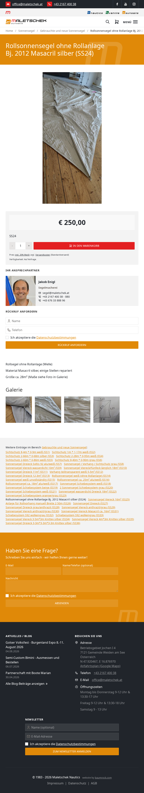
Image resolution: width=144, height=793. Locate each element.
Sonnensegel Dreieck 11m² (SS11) (26, 472)
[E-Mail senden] (8, 4)
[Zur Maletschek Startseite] (8, 12)
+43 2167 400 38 (65, 4)
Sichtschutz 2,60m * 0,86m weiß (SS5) (29, 460)
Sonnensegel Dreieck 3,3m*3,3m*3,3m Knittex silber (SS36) (43, 523)
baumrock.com (103, 777)
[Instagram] (134, 4)
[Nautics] (95, 12)
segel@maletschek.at (56, 293)
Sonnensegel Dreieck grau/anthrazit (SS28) (32, 507)
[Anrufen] (49, 4)
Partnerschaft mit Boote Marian (28, 673)
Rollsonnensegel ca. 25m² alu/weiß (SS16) (83, 479)
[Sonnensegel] (130, 12)
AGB (94, 783)
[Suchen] (108, 22)
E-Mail (10, 565)
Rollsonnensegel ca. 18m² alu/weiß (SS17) (32, 483)
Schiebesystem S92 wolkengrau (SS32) (29, 515)
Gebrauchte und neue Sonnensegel (62, 31)
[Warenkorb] (116, 21)
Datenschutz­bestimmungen (56, 337)
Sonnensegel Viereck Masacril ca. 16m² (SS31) (89, 511)
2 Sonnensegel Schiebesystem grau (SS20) (86, 487)
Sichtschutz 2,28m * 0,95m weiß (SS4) (79, 456)
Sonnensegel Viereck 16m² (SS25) (109, 499)
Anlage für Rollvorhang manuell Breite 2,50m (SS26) (38, 503)
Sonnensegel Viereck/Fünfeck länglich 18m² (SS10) (95, 468)
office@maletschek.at (27, 4)
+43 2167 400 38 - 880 (56, 296)
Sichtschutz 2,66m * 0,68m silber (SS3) (30, 456)
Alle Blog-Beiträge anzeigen (25, 684)
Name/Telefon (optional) (78, 565)
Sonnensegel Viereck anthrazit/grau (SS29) (88, 507)
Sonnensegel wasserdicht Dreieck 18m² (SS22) (87, 491)
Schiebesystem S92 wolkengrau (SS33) (80, 515)
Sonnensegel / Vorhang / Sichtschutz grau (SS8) (94, 464)
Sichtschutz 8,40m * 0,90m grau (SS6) (78, 460)
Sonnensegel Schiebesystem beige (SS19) (32, 487)
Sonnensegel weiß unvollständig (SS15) (30, 479)
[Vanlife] (112, 12)
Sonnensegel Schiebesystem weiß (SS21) (31, 491)
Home (9, 31)
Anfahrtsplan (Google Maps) (100, 666)
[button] (19, 409)
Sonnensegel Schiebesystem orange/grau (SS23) (36, 495)
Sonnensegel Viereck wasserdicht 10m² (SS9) (34, 468)
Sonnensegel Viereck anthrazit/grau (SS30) (32, 511)
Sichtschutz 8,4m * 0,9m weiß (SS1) (28, 452)
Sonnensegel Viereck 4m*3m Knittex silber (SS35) (103, 519)
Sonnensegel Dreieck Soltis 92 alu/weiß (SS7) (34, 464)
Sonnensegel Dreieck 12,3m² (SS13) (28, 475)
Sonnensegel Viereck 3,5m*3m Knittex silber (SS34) (38, 519)
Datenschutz (77, 783)
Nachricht (12, 578)
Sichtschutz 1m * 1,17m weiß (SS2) (73, 452)
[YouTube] (126, 4)
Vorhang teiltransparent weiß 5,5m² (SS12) (76, 472)
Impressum (55, 783)
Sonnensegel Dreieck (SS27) (90, 503)
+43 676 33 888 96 (54, 300)
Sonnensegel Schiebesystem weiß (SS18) (85, 483)
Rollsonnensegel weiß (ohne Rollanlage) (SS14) (81, 475)
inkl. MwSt (22, 254)
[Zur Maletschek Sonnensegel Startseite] (26, 22)
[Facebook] (117, 4)
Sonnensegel (26, 31)
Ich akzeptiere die (43, 337)
